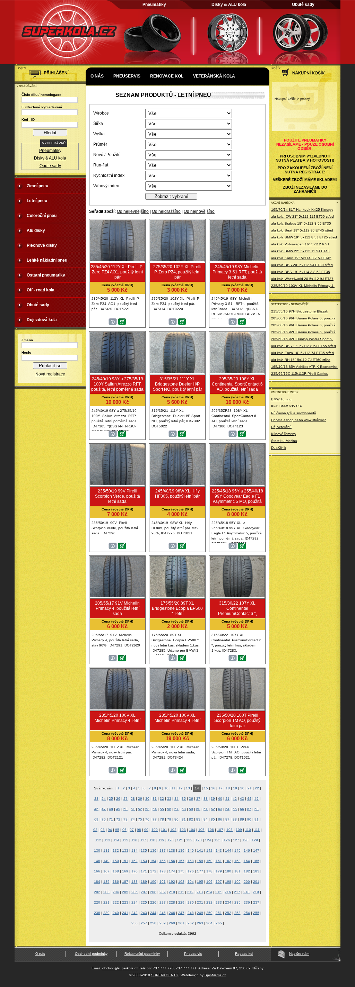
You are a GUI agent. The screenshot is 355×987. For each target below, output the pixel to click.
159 (200, 861)
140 (191, 850)
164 (247, 861)
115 (125, 840)
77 (155, 819)
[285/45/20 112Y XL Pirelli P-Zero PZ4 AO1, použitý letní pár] (117, 259)
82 (191, 819)
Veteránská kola (214, 76)
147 (256, 850)
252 (228, 913)
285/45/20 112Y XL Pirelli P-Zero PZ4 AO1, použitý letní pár (117, 272)
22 (257, 788)
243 (144, 913)
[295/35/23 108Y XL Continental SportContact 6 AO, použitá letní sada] (237, 371)
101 (164, 830)
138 (172, 850)
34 (176, 798)
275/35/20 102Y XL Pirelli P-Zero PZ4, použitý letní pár (177, 272)
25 (111, 798)
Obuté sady (303, 4)
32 (162, 798)
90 (249, 819)
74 (133, 819)
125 (217, 840)
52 (140, 809)
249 (200, 913)
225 (144, 902)
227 (162, 902)
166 (97, 871)
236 (247, 902)
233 (219, 902)
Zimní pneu (37, 185)
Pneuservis (126, 76)
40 (220, 798)
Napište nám (299, 954)
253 (237, 913)
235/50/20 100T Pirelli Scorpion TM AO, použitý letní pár (237, 720)
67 (249, 809)
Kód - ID (28, 119)
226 (153, 902)
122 (189, 840)
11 (173, 788)
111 (257, 830)
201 (256, 882)
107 (220, 830)
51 (133, 809)
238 (97, 913)
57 (176, 809)
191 (162, 882)
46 (96, 809)
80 (176, 819)
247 (181, 913)
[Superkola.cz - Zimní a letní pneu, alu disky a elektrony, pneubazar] (70, 64)
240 (116, 913)
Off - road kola (40, 290)
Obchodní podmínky (91, 954)
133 (125, 850)
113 (107, 840)
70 (104, 819)
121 (180, 840)
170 (134, 871)
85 (213, 819)
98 (139, 830)
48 (111, 809)
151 (125, 861)
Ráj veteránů (281, 427)
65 (235, 809)
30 (147, 798)
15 (206, 788)
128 (245, 840)
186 (116, 882)
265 (219, 923)
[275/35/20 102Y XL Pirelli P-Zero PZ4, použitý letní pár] (177, 259)
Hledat (50, 132)
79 (169, 819)
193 (181, 882)
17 (220, 788)
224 (134, 902)
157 (181, 861)
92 (95, 830)
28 (133, 798)
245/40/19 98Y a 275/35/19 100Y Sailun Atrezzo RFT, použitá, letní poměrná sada (117, 384)
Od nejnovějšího (199, 211)
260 (172, 923)
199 (237, 882)
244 (153, 913)
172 (153, 871)
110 (248, 830)
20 (242, 788)
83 (198, 819)
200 (247, 882)
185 (106, 882)
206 (134, 892)
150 (116, 861)
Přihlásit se (50, 365)
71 (111, 819)
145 (237, 850)
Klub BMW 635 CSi (286, 406)
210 (172, 892)
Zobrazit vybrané (171, 196)
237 (256, 902)
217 (237, 892)
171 (144, 871)
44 (249, 798)
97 (132, 830)
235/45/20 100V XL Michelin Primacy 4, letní (117, 718)
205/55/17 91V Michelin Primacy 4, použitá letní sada (117, 608)
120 (170, 840)
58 (184, 809)
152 (134, 861)
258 (153, 923)
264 (209, 923)
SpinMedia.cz (215, 975)
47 (104, 809)
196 (209, 882)
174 (172, 871)
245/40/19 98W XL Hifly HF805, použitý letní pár (177, 494)
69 (96, 819)
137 (162, 850)
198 (228, 882)
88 (235, 819)
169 (125, 871)
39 (213, 798)
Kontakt (100, 96)
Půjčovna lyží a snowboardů (293, 413)
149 (106, 861)
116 (134, 840)
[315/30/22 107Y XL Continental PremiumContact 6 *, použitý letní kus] (237, 596)
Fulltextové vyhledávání (41, 107)
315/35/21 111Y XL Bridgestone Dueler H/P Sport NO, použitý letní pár (177, 384)
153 (144, 861)
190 (153, 882)
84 (206, 819)
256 (134, 923)
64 (227, 809)
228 (172, 902)
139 (181, 850)
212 (190, 892)
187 (125, 882)
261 (181, 923)
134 (134, 850)
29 (140, 798)
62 (213, 809)
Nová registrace (50, 374)
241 (125, 913)
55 (162, 809)
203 (106, 892)
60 (198, 809)
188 (134, 882)
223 (125, 902)
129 (255, 840)
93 (103, 830)
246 (172, 913)
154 (153, 861)
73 (125, 819)
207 (144, 892)
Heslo (26, 352)
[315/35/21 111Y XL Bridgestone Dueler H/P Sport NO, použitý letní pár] (177, 371)
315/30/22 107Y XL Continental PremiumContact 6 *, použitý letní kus (237, 611)
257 (144, 923)
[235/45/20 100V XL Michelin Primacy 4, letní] (117, 708)
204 (116, 892)
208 (153, 892)
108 (229, 830)
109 (239, 830)
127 (236, 840)
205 (125, 892)
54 (155, 809)
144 (228, 850)
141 (200, 850)
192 (172, 882)
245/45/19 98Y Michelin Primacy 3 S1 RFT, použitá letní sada (237, 272)
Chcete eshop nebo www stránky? (298, 420)
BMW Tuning (281, 399)
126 (227, 840)
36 (191, 798)
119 (161, 840)
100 (154, 830)
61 (206, 809)
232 (209, 902)
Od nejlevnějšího (133, 211)
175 (181, 871)
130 (97, 850)
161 (219, 861)
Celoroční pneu (42, 215)
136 (153, 850)
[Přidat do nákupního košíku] (122, 323)
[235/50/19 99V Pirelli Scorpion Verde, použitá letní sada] (117, 483)
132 (116, 850)
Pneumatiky (154, 4)
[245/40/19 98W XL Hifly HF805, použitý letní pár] (177, 483)
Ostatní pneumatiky (46, 275)
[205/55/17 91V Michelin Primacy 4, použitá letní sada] (117, 596)
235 (237, 902)
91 (256, 819)
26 (118, 798)
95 (117, 830)
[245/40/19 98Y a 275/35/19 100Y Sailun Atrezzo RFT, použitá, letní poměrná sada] (117, 371)
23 (96, 798)
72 (118, 819)
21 (250, 788)
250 (209, 913)
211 (181, 892)
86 (220, 819)
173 (162, 871)
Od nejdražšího (166, 211)
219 (256, 892)
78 (162, 819)
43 (242, 798)
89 (242, 819)
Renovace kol (166, 76)
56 (169, 809)
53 (147, 809)
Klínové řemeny (283, 434)
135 (144, 850)
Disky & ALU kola (228, 4)
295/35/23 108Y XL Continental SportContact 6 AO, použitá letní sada (237, 384)
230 (191, 902)
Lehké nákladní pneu (47, 260)
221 (106, 902)
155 (162, 861)
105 (201, 830)
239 (106, 913)
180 (228, 871)
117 (143, 840)
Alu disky (36, 230)
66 (242, 809)
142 (209, 850)
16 (213, 788)
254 (247, 913)
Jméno (27, 340)
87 (227, 819)
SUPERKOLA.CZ (165, 975)
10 (166, 788)
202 (97, 892)
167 (106, 871)
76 (147, 819)
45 (256, 798)
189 (144, 882)
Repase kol (244, 954)
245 (162, 913)
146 (247, 850)
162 (228, 861)
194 (191, 882)
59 (191, 809)
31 (155, 798)
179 (219, 871)
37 (198, 798)
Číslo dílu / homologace (41, 95)
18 (228, 788)
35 (184, 798)
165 (256, 861)
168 (116, 871)
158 (191, 861)
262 (191, 923)
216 (228, 892)
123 (199, 840)
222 (116, 902)
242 (134, 913)
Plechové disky (42, 245)
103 (183, 830)
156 (172, 861)
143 (219, 850)
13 (188, 788)
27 (125, 798)
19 (235, 788)
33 (169, 798)
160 (209, 861)
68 (256, 809)
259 (162, 923)
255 (256, 913)
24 (104, 798)
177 (200, 871)
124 (208, 840)
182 (247, 871)
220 (97, 902)
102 (173, 830)
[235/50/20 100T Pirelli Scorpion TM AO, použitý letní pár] (237, 708)
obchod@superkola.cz (120, 968)
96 (124, 830)
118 (152, 840)
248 (191, 913)
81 (184, 819)
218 (246, 892)
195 (200, 882)
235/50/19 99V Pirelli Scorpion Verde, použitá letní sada (117, 496)
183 (256, 871)
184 (97, 882)
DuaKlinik (278, 448)
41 (227, 798)
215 (218, 892)
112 (98, 840)
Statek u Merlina (284, 441)
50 (125, 809)
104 (192, 830)
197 (219, 882)
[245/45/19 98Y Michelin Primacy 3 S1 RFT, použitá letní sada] (237, 259)
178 (209, 871)
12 (181, 788)
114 (116, 840)
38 (206, 798)
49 (118, 809)
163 (237, 861)
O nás (97, 76)
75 (140, 819)
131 (106, 850)
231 (200, 902)
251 (219, 913)
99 (146, 830)
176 (191, 871)
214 (209, 892)
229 (181, 902)
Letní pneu (37, 200)
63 (220, 809)
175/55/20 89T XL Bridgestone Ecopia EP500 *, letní (177, 608)
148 (97, 861)
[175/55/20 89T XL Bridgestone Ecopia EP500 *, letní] (177, 596)
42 (235, 798)
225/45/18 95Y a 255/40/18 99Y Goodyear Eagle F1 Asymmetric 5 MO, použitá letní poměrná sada (237, 499)
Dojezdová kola (42, 319)
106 (211, 830)
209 (162, 892)
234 (228, 902)
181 (237, 871)
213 (200, 892)
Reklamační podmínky (142, 954)
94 (110, 830)
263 (200, 923)
